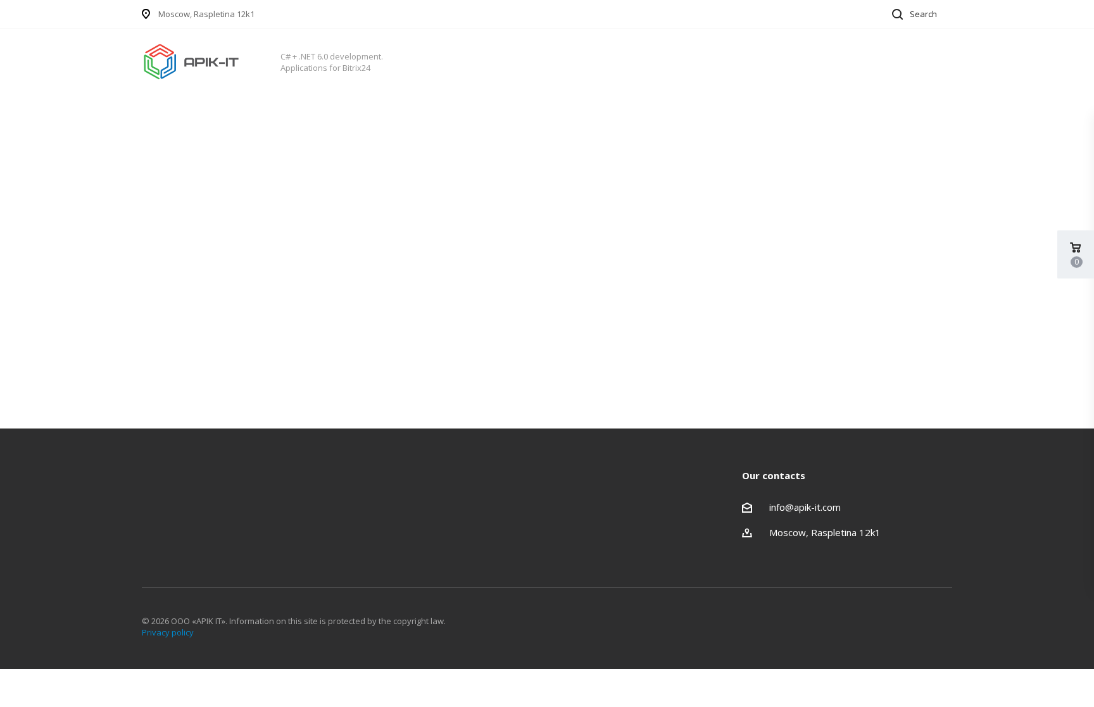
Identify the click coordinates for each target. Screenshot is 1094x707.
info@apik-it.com (805, 507)
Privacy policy (168, 632)
